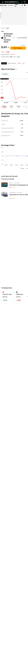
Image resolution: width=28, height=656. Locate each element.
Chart (24, 63)
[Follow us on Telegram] (27, 5)
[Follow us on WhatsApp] (22, 5)
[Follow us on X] (20, 5)
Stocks (3, 28)
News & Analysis (12, 63)
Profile (19, 63)
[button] (2, 2)
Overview (4, 63)
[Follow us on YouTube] (25, 5)
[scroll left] (26, 296)
